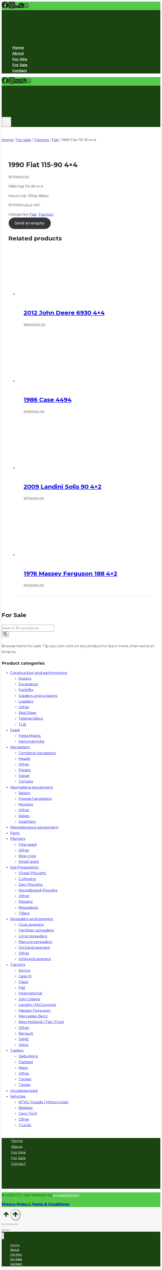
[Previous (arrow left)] (3, 1230)
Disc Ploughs (31, 884)
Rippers (26, 901)
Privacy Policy (15, 1204)
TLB (22, 724)
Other (24, 707)
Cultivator (27, 879)
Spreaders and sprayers (31, 919)
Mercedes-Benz (33, 1016)
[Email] (17, 7)
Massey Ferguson (35, 1010)
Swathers (27, 821)
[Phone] (21, 7)
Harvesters (20, 747)
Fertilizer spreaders (36, 930)
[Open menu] (6, 122)
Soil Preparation (24, 867)
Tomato (26, 781)
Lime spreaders (33, 936)
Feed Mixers (30, 736)
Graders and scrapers (38, 696)
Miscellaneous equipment (34, 827)
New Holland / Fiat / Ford (41, 1022)
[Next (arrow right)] (7, 1230)
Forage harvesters (35, 798)
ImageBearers (66, 1195)
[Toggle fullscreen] (7, 1224)
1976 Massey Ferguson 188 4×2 (70, 573)
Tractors (45, 214)
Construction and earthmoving (38, 673)
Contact (19, 70)
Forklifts (26, 690)
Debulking (28, 1056)
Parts (15, 833)
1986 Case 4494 (48, 399)
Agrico (24, 970)
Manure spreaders (35, 942)
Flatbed (26, 1062)
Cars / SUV (28, 1113)
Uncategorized (24, 1091)
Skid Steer (28, 713)
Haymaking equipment (31, 787)
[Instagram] (11, 7)
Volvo (23, 1045)
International (30, 993)
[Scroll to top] (6, 1215)
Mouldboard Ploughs (38, 890)
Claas (23, 982)
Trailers (17, 1050)
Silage (24, 776)
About (18, 53)
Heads (24, 758)
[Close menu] (3, 1235)
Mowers (26, 804)
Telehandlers (31, 718)
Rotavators (28, 907)
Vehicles (18, 1096)
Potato (25, 770)
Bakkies (26, 1108)
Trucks (25, 1125)
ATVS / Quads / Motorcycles (43, 1102)
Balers (24, 793)
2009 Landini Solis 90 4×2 (62, 486)
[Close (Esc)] (16, 1224)
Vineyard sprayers (35, 959)
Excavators (28, 684)
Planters (18, 838)
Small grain (29, 861)
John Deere (29, 999)
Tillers (24, 913)
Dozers (25, 678)
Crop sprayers (31, 924)
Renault (26, 1033)
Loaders (26, 701)
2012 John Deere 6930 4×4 (64, 312)
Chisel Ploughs (32, 873)
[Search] (5, 634)
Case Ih (25, 976)
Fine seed (27, 844)
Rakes (24, 816)
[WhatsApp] (26, 7)
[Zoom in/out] (3, 1224)
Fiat (33, 214)
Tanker (25, 1079)
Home (18, 47)
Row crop (27, 856)
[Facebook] (5, 7)
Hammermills (31, 741)
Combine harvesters (37, 753)
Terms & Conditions (49, 1204)
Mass (23, 1068)
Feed (15, 730)
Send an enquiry (30, 223)
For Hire (19, 59)
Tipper (25, 1085)
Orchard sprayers (34, 947)
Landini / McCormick (37, 1005)
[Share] (12, 1224)
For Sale (19, 65)
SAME (24, 1039)
